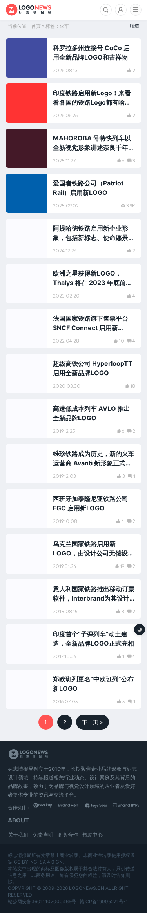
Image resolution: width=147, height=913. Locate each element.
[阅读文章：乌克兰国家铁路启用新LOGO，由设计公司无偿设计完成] (73, 554)
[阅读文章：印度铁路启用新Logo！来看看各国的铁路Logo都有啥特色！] (73, 103)
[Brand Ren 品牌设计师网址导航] (73, 807)
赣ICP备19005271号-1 (104, 901)
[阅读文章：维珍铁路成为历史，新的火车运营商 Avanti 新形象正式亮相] (73, 463)
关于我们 (18, 834)
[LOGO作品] (99, 807)
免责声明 (43, 834)
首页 (36, 26)
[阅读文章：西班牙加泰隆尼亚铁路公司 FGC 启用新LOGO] (73, 508)
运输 (20, 48)
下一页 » (92, 722)
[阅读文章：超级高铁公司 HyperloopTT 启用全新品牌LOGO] (73, 373)
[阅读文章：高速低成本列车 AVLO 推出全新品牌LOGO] (73, 418)
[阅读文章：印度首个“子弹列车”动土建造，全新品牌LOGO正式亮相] (73, 644)
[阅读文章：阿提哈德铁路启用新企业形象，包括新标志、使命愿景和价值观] (73, 238)
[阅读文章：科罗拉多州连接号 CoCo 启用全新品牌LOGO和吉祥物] (73, 58)
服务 (20, 318)
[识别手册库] (126, 807)
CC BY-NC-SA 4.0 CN (38, 862)
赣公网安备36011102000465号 (42, 901)
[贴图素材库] (46, 807)
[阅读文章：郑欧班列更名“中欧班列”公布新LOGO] (73, 689)
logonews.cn (86, 888)
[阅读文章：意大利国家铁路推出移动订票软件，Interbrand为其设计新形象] (73, 599)
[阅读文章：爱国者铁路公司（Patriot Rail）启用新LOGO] (73, 193)
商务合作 (68, 834)
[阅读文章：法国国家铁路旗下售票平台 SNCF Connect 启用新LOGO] (73, 328)
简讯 (20, 183)
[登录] (120, 9)
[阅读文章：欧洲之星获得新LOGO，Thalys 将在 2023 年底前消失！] (73, 283)
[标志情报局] (28, 10)
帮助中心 (92, 834)
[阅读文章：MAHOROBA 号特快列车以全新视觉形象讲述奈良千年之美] (73, 148)
